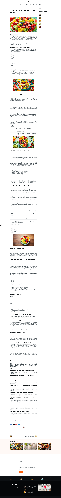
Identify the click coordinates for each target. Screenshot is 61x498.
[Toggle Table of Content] (17, 34)
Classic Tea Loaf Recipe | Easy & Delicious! (26, 479)
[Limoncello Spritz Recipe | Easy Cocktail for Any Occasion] (40, 24)
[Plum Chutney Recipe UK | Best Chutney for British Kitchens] (40, 27)
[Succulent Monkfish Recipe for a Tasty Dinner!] (32, 479)
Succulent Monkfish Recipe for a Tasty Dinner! (37, 479)
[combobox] (44, 8)
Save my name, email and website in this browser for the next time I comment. (27, 467)
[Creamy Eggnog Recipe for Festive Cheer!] (11, 479)
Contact (40, 4)
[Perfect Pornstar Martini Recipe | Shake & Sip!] (42, 479)
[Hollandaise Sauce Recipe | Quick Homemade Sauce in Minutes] (40, 18)
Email (20, 469)
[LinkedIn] (19, 424)
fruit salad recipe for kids (20, 420)
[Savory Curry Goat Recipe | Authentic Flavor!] (16, 446)
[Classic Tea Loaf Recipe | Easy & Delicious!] (21, 479)
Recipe (24, 4)
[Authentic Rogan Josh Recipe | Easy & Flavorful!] (44, 446)
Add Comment (21, 461)
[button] (0, 225)
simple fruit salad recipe (33, 420)
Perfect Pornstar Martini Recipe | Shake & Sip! (47, 479)
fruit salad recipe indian (26, 420)
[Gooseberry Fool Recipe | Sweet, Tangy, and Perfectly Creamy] (30, 446)
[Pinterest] (16, 424)
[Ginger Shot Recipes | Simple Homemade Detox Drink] (40, 21)
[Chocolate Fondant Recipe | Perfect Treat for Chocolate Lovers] (40, 15)
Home (20, 4)
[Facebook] (11, 424)
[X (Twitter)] (14, 424)
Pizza (37, 4)
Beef (30, 4)
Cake (33, 4)
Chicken (27, 4)
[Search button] (50, 8)
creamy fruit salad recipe (13, 420)
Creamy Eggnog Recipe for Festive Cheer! (16, 479)
